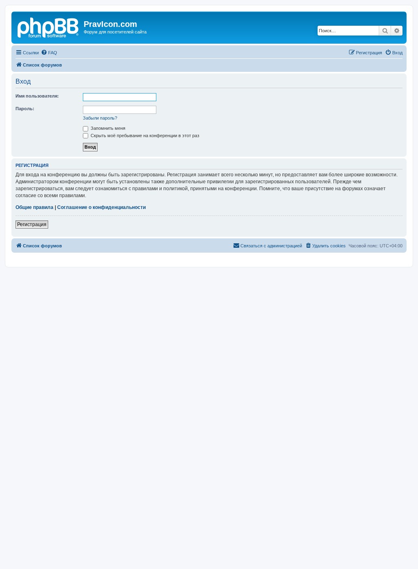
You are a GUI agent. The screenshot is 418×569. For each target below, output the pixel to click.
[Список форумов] (48, 26)
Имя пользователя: (37, 95)
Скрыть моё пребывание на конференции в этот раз (144, 135)
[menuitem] (49, 53)
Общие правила (34, 207)
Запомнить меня (107, 128)
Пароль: (25, 108)
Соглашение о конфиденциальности (101, 207)
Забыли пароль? (100, 118)
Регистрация (32, 224)
